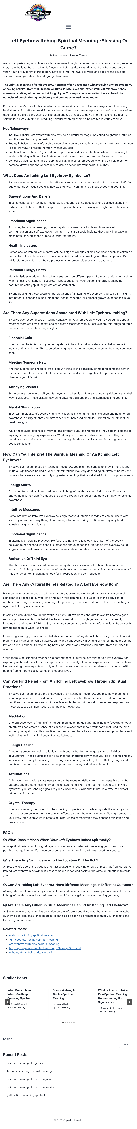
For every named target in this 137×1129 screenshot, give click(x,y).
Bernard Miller (63, 1004)
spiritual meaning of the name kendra (30, 1087)
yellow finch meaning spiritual (26, 1095)
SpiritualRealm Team (111, 1008)
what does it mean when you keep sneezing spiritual (19, 994)
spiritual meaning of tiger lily (25, 1063)
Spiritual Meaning (79, 55)
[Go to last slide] (7, 1002)
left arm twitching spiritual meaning (29, 1071)
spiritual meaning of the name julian (29, 1079)
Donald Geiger (17, 1004)
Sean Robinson (59, 55)
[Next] (129, 1002)
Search (7, 1039)
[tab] (63, 1022)
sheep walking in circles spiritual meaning (64, 994)
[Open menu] (68, 27)
